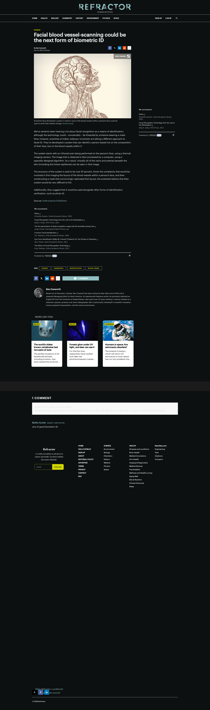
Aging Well (133, 476)
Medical (107, 463)
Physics (107, 466)
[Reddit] (124, 48)
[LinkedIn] (119, 48)
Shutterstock (68, 123)
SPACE (116, 18)
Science (37, 30)
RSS (80, 476)
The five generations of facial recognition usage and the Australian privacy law (64, 226)
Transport (159, 459)
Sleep (131, 486)
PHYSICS (106, 18)
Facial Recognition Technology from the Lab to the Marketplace (58, 220)
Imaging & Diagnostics (138, 463)
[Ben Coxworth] (39, 292)
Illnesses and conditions (139, 449)
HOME (34, 18)
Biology (37, 324)
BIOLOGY (55, 18)
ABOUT (81, 456)
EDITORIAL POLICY (86, 459)
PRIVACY (81, 469)
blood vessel (93, 268)
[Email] (129, 48)
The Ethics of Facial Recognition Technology (51, 246)
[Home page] (105, 7)
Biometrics (58, 268)
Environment (109, 449)
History (107, 459)
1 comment (83, 278)
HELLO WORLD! (84, 449)
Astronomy (109, 324)
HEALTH (44, 18)
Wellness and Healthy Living (140, 473)
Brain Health (134, 452)
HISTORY (79, 18)
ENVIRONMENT (93, 18)
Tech (157, 452)
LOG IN (168, 18)
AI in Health (134, 459)
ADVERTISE (83, 463)
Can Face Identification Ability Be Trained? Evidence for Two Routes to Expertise (65, 239)
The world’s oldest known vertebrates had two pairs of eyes (46, 347)
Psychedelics (134, 469)
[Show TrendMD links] (130, 255)
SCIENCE (107, 446)
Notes (36, 213)
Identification (76, 268)
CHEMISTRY (67, 18)
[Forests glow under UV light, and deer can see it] (82, 330)
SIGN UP (158, 18)
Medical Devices (136, 466)
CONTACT (82, 473)
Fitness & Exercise (136, 483)
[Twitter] (115, 48)
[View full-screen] (128, 56)
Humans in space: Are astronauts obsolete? (116, 346)
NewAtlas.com (161, 446)
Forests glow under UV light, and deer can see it (82, 346)
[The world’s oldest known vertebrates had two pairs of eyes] (46, 330)
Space (106, 469)
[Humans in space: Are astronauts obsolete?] (118, 330)
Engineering (160, 449)
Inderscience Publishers (54, 200)
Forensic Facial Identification (45, 233)
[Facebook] (110, 48)
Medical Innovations (137, 456)
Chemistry (108, 456)
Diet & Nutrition (135, 480)
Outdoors (159, 456)
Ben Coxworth (53, 289)
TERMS (81, 466)
